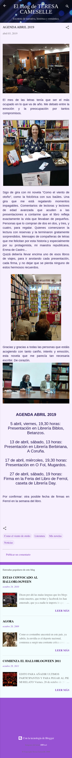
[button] (67, 27)
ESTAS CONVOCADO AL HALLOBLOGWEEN (20, 579)
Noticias (8, 542)
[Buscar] (67, 7)
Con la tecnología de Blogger (38, 738)
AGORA (8, 621)
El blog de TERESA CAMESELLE (36, 9)
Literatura (40, 536)
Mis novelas (55, 536)
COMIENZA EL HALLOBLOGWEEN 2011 (32, 661)
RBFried (44, 745)
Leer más (62, 610)
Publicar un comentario (18, 554)
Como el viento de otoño (17, 536)
